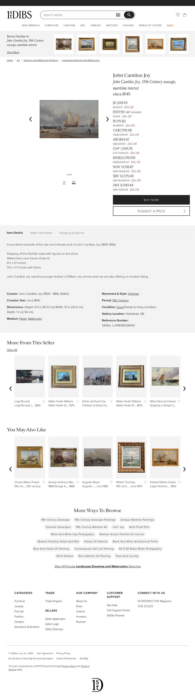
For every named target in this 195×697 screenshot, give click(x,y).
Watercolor (35, 318)
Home (10, 60)
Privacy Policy (63, 653)
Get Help (112, 605)
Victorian (133, 293)
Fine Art (19, 611)
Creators (19, 621)
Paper (23, 318)
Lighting (69, 25)
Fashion (128, 25)
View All (12, 350)
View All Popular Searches (97, 566)
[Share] (64, 183)
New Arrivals (31, 25)
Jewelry (95, 25)
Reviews (81, 621)
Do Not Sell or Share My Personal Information (31, 658)
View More (13, 52)
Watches (112, 25)
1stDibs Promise (116, 615)
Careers (80, 611)
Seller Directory (54, 629)
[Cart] (184, 15)
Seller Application (55, 619)
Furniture (51, 25)
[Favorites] (178, 15)
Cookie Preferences (66, 658)
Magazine (154, 601)
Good (120, 307)
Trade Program (53, 601)
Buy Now (151, 200)
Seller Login (52, 624)
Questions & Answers (26, 627)
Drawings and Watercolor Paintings (41, 60)
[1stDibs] (19, 14)
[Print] (74, 183)
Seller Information (41, 233)
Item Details (15, 232)
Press (79, 606)
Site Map (84, 658)
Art (82, 25)
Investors (81, 616)
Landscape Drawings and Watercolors (81, 60)
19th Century (120, 300)
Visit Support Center (118, 610)
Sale (170, 25)
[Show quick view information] (43, 401)
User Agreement (45, 653)
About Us (81, 601)
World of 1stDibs (150, 25)
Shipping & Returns (71, 233)
